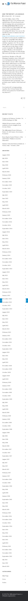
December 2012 (7, 549)
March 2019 (5, 412)
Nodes (4, 582)
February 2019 (6, 416)
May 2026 (5, 165)
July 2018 (4, 436)
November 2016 (7, 479)
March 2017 (5, 469)
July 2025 (5, 195)
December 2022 (7, 299)
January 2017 (6, 476)
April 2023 (5, 285)
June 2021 (5, 355)
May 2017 (5, 466)
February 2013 (6, 546)
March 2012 (5, 566)
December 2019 (7, 389)
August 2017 (5, 459)
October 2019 (6, 396)
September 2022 (7, 309)
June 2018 (5, 439)
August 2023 (6, 272)
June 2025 (5, 198)
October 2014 (6, 523)
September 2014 (7, 526)
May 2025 (5, 202)
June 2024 (5, 238)
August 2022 (6, 312)
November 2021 (7, 342)
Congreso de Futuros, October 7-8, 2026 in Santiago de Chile (12, 119)
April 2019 (5, 409)
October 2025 (6, 188)
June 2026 (5, 161)
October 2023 (6, 265)
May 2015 (5, 506)
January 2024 (6, 255)
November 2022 (7, 302)
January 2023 (6, 295)
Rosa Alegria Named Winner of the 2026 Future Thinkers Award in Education (12, 138)
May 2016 (5, 489)
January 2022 (6, 335)
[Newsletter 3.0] (27, 300)
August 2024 (6, 232)
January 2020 (6, 385)
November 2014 (7, 519)
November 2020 (7, 369)
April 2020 (5, 379)
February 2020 (6, 382)
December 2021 (7, 339)
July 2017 (4, 462)
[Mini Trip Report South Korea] (1, 300)
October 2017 (6, 452)
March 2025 (5, 208)
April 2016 (5, 493)
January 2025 (6, 215)
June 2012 (5, 563)
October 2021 (6, 345)
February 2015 (6, 513)
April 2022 (5, 325)
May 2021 (5, 359)
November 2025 (7, 185)
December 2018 (7, 422)
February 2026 (6, 175)
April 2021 (5, 362)
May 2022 (5, 322)
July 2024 (5, 235)
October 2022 (6, 305)
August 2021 (5, 352)
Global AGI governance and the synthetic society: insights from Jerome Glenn (11, 125)
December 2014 (7, 516)
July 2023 (5, 275)
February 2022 (6, 332)
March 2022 (5, 329)
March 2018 (5, 446)
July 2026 (5, 158)
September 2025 (7, 192)
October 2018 (6, 426)
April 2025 (5, 205)
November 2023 (7, 262)
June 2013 (5, 539)
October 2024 (6, 225)
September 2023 (7, 268)
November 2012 (7, 553)
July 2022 (5, 315)
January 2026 (6, 178)
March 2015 (5, 509)
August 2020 (6, 375)
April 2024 (5, 245)
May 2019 (5, 406)
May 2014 (5, 533)
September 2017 (7, 456)
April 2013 (5, 543)
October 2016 (6, 482)
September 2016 (7, 486)
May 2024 (5, 242)
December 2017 (7, 449)
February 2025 (6, 212)
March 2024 (5, 248)
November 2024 (7, 222)
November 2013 (7, 536)
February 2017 (6, 472)
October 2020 (6, 372)
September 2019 (7, 399)
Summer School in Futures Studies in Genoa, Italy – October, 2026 (13, 144)
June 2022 (5, 319)
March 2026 (5, 171)
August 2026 (6, 155)
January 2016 (6, 496)
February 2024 (6, 252)
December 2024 (7, 218)
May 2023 (5, 282)
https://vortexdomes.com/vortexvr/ (13, 36)
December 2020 (7, 365)
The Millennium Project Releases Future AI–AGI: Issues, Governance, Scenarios (12, 131)
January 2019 (6, 419)
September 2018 (7, 429)
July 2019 (5, 402)
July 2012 (4, 559)
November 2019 (7, 392)
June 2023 (5, 278)
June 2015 (5, 503)
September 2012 (7, 556)
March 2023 (5, 288)
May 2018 (5, 442)
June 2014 (5, 529)
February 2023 (6, 292)
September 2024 (7, 228)
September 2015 (7, 499)
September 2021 (7, 349)
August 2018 (5, 432)
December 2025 (7, 181)
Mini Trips (5, 576)
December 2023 (7, 258)
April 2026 (5, 168)
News (4, 579)
